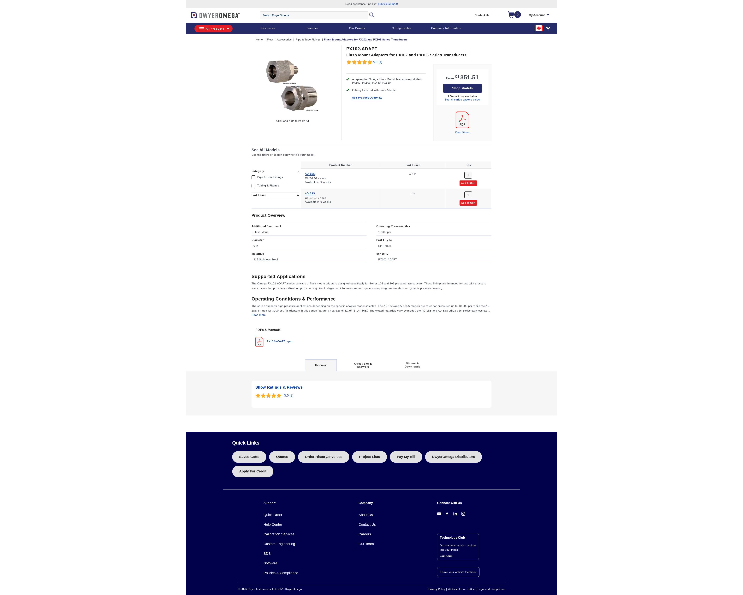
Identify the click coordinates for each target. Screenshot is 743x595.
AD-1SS (310, 173)
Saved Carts (249, 457)
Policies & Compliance (281, 573)
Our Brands (357, 28)
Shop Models (462, 88)
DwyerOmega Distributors (453, 457)
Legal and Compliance (491, 589)
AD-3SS (310, 193)
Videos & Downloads (412, 365)
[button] (542, 28)
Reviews (321, 367)
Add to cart (468, 183)
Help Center (273, 524)
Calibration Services (279, 534)
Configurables (401, 28)
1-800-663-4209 (388, 3)
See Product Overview (367, 97)
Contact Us (482, 15)
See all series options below (462, 99)
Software (270, 563)
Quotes (282, 457)
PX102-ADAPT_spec (279, 341)
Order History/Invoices (323, 457)
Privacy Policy (436, 589)
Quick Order (273, 515)
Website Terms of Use (461, 589)
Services (312, 28)
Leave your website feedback (458, 572)
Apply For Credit (252, 471)
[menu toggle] (202, 28)
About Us (366, 515)
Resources (267, 28)
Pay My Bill (406, 457)
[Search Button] (371, 15)
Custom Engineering (279, 544)
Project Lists (369, 457)
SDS (267, 554)
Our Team (366, 544)
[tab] (275, 337)
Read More (259, 314)
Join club (446, 555)
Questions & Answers (363, 365)
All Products (215, 28)
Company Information (446, 28)
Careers (365, 534)
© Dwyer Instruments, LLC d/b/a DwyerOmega (270, 589)
